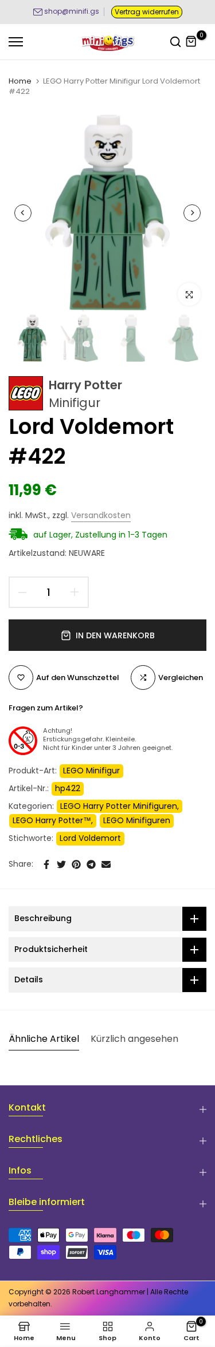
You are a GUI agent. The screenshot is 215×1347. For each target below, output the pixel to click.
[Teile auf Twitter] (61, 864)
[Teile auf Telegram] (91, 864)
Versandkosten (101, 515)
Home (20, 81)
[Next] (192, 213)
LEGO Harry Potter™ (52, 820)
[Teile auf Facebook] (46, 864)
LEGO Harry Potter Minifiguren (118, 806)
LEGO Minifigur (91, 770)
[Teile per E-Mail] (106, 864)
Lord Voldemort (90, 838)
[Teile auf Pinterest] (76, 864)
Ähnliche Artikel (44, 1038)
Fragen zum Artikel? (46, 707)
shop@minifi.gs (71, 11)
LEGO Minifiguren (136, 820)
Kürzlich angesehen (134, 1038)
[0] (191, 41)
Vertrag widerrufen (147, 12)
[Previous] (23, 213)
